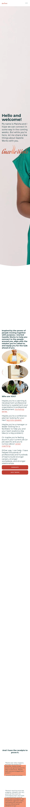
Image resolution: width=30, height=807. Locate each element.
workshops (15, 467)
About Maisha (15, 472)
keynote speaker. (14, 420)
